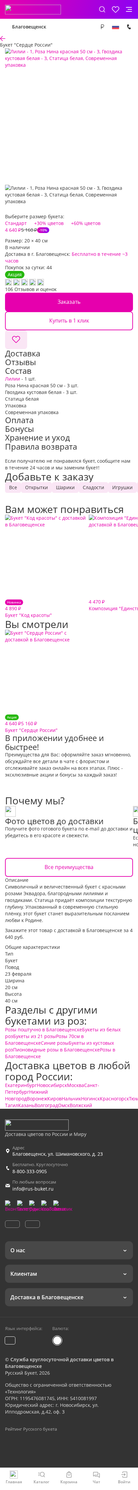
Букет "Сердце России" (31, 724)
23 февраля (18, 974)
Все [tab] (13, 487)
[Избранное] (116, 9)
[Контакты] (129, 27)
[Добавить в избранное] (16, 339)
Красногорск (114, 1098)
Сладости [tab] (93, 487)
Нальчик (71, 1098)
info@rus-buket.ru (33, 1189)
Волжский (81, 1105)
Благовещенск (29, 26)
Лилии (12, 379)
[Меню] (129, 9)
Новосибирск (52, 1085)
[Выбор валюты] (102, 27)
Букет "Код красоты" (28, 609)
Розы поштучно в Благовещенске (43, 1029)
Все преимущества (69, 867)
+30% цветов (49, 223)
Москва (75, 1085)
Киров (54, 1098)
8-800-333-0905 (29, 1171)
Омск (64, 1105)
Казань (26, 1105)
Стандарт (16, 223)
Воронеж (37, 1098)
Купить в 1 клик (69, 320)
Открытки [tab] (36, 487)
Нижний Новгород (26, 1095)
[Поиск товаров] (102, 9)
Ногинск (90, 1098)
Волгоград (46, 1105)
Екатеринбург (21, 1085)
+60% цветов (85, 223)
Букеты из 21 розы (34, 1036)
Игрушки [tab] (122, 487)
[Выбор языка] (116, 27)
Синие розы (55, 1043)
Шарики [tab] (65, 487)
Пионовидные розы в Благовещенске (56, 1049)
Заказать (69, 301)
